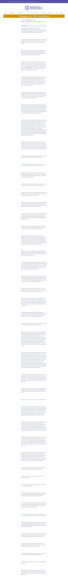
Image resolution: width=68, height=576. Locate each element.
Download (34, 28)
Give (56, 12)
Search (61, 12)
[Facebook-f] (6, 1)
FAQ (28, 12)
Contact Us (50, 12)
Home (6, 12)
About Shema (11, 12)
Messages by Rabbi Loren (33, 21)
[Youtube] (8, 1)
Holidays (26, 21)
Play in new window (27, 28)
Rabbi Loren (42, 21)
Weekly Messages (20, 12)
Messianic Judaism (34, 12)
